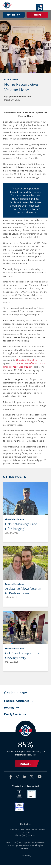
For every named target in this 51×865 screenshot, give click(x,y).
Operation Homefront (27, 360)
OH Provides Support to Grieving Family (22, 655)
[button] (46, 5)
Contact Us (25, 824)
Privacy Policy (25, 855)
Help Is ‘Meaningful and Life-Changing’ (21, 526)
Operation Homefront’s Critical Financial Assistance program (24, 365)
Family (13, 714)
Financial (17, 701)
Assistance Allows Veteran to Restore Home (23, 590)
